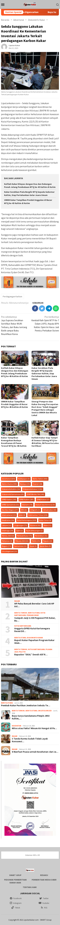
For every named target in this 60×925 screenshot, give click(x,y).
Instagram (17, 903)
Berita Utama (9, 484)
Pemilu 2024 (8, 536)
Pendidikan (41, 536)
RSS (45, 907)
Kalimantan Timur (38, 515)
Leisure (6, 525)
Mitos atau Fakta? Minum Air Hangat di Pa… (34, 728)
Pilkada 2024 (22, 541)
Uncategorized (9, 551)
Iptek (22, 515)
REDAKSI (44, 875)
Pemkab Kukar (24, 536)
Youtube (45, 903)
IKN (24, 510)
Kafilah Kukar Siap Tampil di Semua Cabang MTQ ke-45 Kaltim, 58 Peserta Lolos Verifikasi (45, 441)
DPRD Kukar (43, 499)
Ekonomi (27, 505)
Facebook (17, 898)
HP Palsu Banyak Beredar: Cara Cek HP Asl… (34, 605)
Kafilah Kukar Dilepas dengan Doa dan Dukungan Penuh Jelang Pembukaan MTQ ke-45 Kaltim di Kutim (14, 372)
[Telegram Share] (49, 308)
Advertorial (8, 479)
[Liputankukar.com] (30, 4)
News (47, 525)
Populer (47, 541)
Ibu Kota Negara (10, 510)
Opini (19, 530)
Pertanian (7, 541)
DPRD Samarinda (10, 505)
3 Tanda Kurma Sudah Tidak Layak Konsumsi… (30, 740)
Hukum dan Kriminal (45, 505)
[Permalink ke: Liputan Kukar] (4, 46)
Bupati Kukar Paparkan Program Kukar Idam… (34, 641)
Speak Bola (45, 546)
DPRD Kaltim (9, 499)
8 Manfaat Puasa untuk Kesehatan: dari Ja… (35, 751)
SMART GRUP (15, 875)
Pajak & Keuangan (34, 530)
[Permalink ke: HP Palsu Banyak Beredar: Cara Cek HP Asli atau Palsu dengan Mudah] (30, 581)
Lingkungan (20, 525)
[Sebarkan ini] (35, 308)
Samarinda (20, 546)
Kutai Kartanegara (26, 520)
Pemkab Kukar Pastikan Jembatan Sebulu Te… (25, 705)
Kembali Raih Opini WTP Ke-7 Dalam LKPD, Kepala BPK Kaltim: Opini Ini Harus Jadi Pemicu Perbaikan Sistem (45, 323)
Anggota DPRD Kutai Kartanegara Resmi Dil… (32, 630)
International (9, 515)
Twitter (45, 898)
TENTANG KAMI (30, 887)
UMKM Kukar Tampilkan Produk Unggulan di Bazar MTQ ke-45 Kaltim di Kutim (14, 404)
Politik (36, 541)
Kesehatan (8, 520)
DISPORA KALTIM (35, 494)
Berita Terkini (40, 479)
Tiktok (17, 907)
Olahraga (7, 530)
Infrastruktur (49, 510)
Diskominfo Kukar (32, 489)
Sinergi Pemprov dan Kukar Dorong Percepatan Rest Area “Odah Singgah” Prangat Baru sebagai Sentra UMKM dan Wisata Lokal (45, 408)
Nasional (35, 525)
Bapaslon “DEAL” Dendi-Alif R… (31, 654)
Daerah (37, 484)
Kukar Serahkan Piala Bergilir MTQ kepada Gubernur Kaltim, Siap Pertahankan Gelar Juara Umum (44, 373)
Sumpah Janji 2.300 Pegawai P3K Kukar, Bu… (35, 619)
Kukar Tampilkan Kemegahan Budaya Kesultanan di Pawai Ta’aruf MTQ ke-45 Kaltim (13, 441)
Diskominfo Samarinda (13, 494)
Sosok (33, 546)
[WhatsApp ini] (56, 308)
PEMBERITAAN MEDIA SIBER (44, 880)
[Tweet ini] (42, 308)
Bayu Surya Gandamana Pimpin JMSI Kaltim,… (31, 717)
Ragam (6, 546)
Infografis (35, 510)
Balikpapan (24, 479)
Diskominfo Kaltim (11, 489)
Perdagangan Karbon (12, 296)
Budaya (25, 484)
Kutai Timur (45, 520)
